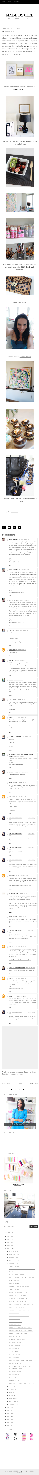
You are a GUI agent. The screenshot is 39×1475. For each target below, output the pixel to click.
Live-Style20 (13, 630)
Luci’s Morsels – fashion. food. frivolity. (19, 960)
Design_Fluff (13, 893)
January (12, 1404)
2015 (8, 1242)
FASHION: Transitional (17, 1301)
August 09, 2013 (21, 978)
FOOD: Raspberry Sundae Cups (20, 1328)
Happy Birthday (15, 1325)
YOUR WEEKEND (14, 1266)
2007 (8, 1422)
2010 (8, 1413)
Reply (10, 565)
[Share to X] (10, 527)
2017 (8, 1236)
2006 (8, 1425)
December (12, 1251)
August (12, 1263)
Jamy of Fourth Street (17, 968)
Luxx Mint (12, 699)
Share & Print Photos (17, 1339)
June (11, 1389)
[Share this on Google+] (15, 527)
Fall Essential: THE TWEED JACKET (21, 1277)
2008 (8, 1419)
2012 (8, 1407)
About (9, 2)
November (12, 1254)
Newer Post (6, 1084)
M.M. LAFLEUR (14, 1280)
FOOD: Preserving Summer (18, 1292)
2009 (8, 1416)
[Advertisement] (19, 1455)
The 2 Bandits (14, 1351)
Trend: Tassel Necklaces (18, 1334)
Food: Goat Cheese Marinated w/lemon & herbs (20, 1368)
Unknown (12, 650)
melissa (11, 660)
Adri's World (13, 772)
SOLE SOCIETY (14, 1357)
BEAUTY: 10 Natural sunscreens (21, 1331)
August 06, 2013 (24, 539)
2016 (8, 1239)
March (11, 1398)
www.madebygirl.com (14, 1074)
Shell (11, 680)
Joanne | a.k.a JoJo (15, 737)
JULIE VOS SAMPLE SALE (17, 1295)
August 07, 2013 (23, 893)
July (11, 1386)
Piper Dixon (12, 810)
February (12, 1401)
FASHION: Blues (14, 1337)
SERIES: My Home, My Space (19, 1316)
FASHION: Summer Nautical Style (21, 1360)
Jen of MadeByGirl (15, 818)
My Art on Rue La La (16, 1274)
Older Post (34, 1084)
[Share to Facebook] (4, 527)
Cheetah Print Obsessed (18, 1298)
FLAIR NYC (12, 1377)
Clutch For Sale (15, 1354)
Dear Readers (14, 1380)
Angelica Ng (13, 875)
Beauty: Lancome (15, 1322)
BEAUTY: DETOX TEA (16, 1345)
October (12, 1257)
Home (3, 2)
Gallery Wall (14, 1313)
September (13, 1260)
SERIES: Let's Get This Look (19, 1310)
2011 (8, 1410)
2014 (8, 1245)
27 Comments (9, 31)
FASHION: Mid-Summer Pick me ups (21, 1383)
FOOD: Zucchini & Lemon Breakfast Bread (22, 1270)
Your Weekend (14, 1289)
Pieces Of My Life (15, 1363)
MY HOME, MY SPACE (16, 1342)
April (11, 1395)
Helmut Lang (14, 1283)
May (10, 1392)
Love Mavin (12, 728)
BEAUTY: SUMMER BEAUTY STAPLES (21, 1304)
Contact (16, 2)
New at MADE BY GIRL (16, 1307)
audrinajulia (13, 539)
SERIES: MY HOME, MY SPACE (19, 1286)
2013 (8, 1248)
